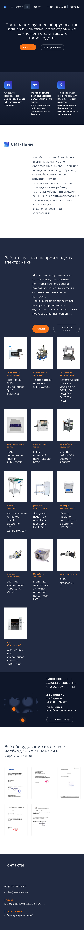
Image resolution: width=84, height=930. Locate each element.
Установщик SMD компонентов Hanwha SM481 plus (15, 657)
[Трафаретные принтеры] (40, 373)
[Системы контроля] (11, 507)
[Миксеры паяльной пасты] (67, 507)
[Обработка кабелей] (38, 575)
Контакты (74, 6)
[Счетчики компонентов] (13, 575)
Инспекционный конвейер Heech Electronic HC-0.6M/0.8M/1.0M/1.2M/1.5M (15, 522)
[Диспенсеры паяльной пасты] (67, 373)
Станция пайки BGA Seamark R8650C (67, 457)
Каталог (28, 47)
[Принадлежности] (68, 575)
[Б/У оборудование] (14, 643)
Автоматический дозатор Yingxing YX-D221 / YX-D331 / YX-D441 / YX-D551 (68, 390)
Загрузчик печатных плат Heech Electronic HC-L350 (40, 520)
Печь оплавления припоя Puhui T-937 (15, 457)
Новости (36, 6)
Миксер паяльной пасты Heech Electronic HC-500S (68, 520)
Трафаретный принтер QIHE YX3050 (42, 383)
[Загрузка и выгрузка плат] (40, 507)
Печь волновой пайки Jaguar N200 (42, 457)
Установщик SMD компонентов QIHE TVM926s (15, 386)
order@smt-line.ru (16, 892)
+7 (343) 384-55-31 (56, 6)
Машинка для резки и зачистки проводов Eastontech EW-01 (41, 590)
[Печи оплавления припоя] (15, 445)
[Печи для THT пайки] (40, 445)
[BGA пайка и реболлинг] (66, 445)
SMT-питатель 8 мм (67, 583)
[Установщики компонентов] (13, 373)
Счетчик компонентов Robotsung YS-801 (15, 587)
